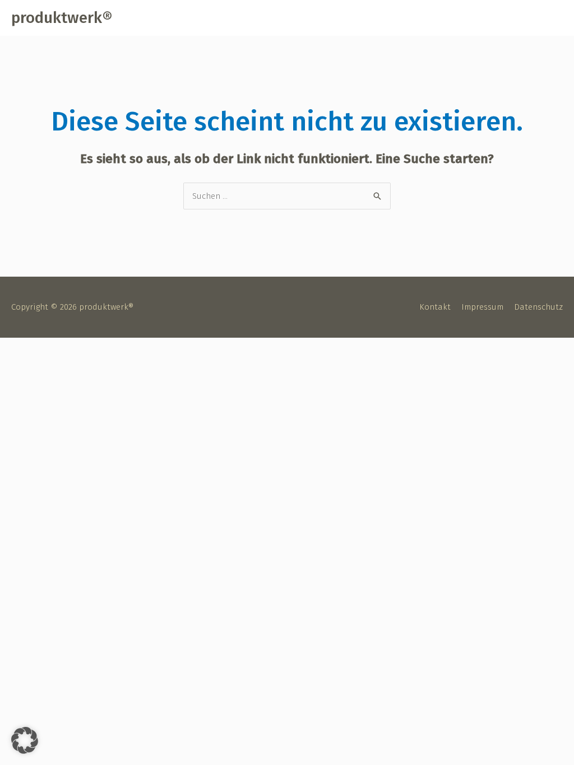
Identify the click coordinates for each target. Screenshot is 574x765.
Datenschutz (538, 307)
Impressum (482, 307)
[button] (24, 740)
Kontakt (435, 307)
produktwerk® (61, 17)
